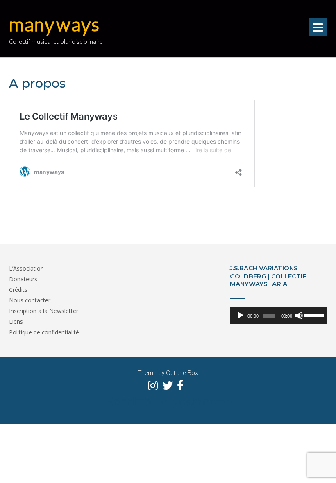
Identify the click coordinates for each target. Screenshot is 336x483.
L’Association (26, 268)
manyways (54, 25)
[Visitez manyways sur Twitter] (167, 386)
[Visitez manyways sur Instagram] (153, 386)
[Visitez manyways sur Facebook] (180, 386)
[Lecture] (240, 315)
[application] (278, 315)
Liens (16, 321)
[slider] (313, 314)
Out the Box (182, 373)
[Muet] (299, 315)
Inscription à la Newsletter (43, 311)
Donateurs (23, 279)
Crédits (18, 289)
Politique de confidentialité (44, 332)
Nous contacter (29, 300)
